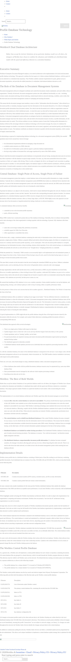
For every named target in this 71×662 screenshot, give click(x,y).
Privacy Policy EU (58, 652)
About (7, 1)
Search (3, 21)
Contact (8, 4)
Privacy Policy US (41, 652)
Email (29, 652)
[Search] (25, 659)
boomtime (20, 652)
